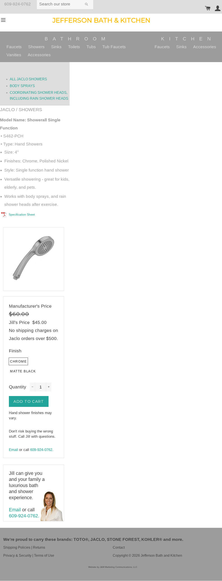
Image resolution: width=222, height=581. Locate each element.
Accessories (39, 55)
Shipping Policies (16, 547)
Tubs (91, 47)
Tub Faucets (114, 47)
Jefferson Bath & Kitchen (101, 20)
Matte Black (23, 371)
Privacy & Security (17, 555)
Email (13, 450)
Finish (15, 350)
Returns (39, 547)
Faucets (14, 47)
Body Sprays (22, 86)
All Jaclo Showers (28, 79)
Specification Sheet (22, 214)
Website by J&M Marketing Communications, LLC (112, 567)
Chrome (18, 361)
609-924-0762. (41, 450)
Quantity (17, 386)
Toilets (74, 47)
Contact (119, 547)
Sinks (56, 47)
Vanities (14, 55)
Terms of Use (44, 555)
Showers (36, 47)
